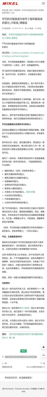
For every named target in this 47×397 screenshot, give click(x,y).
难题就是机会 (7, 367)
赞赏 (23, 351)
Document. (26, 389)
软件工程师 (24, 308)
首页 (10, 10)
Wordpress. (10, 389)
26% (44, 355)
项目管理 (17, 10)
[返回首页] (11, 3)
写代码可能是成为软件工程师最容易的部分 (21, 357)
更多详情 (30, 192)
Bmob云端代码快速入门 (36, 367)
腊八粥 (12, 337)
